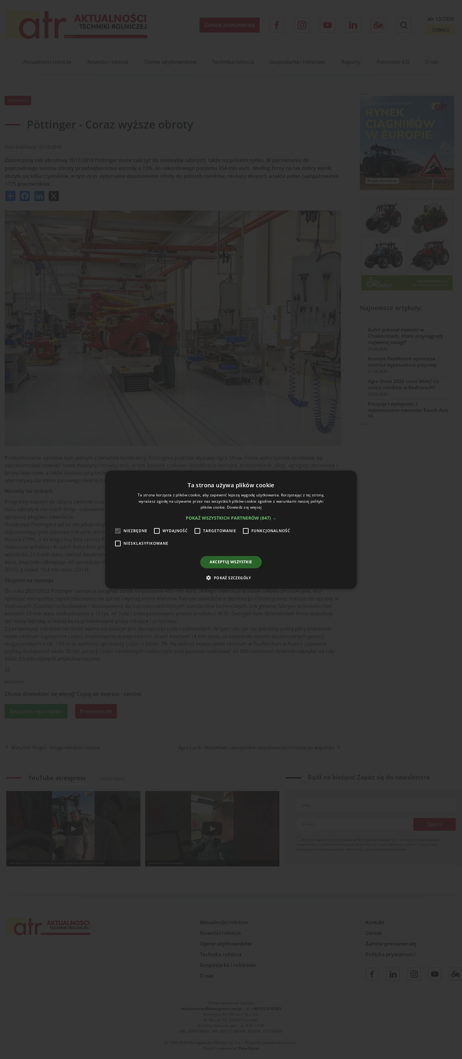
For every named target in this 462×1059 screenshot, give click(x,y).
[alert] (231, 529)
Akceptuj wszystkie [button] (231, 562)
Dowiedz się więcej (244, 507)
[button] (231, 518)
